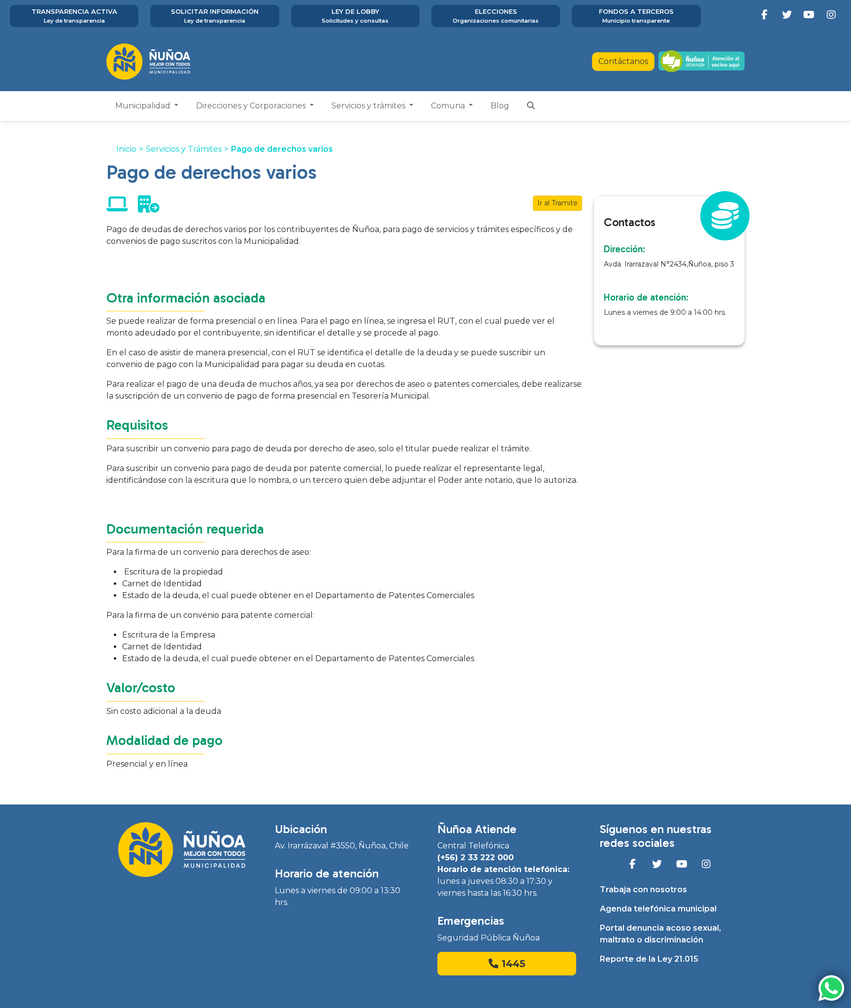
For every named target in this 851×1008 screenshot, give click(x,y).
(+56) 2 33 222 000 (475, 857)
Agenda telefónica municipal (658, 908)
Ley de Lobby (355, 15)
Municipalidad (143, 105)
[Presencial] (149, 207)
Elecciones (496, 15)
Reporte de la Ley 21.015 (649, 959)
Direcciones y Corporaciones (252, 105)
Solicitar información (215, 15)
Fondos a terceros (636, 15)
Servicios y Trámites (184, 149)
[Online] (117, 207)
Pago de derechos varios (282, 149)
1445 (511, 964)
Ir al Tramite (557, 203)
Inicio (126, 149)
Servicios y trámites (369, 105)
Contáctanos (623, 61)
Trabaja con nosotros (643, 889)
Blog (500, 105)
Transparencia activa (74, 15)
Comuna (449, 105)
